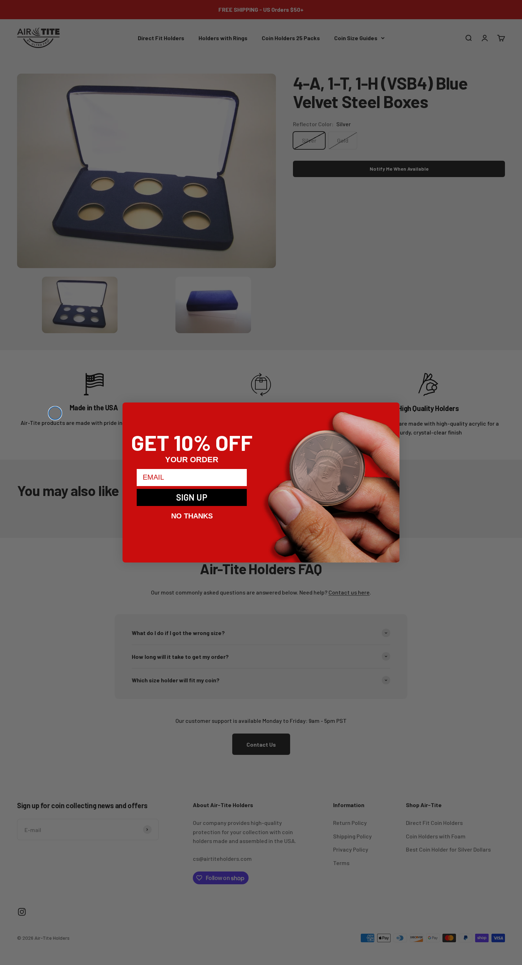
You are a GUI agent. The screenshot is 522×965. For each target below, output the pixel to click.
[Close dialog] (55, 413)
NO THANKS (192, 516)
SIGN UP (191, 497)
